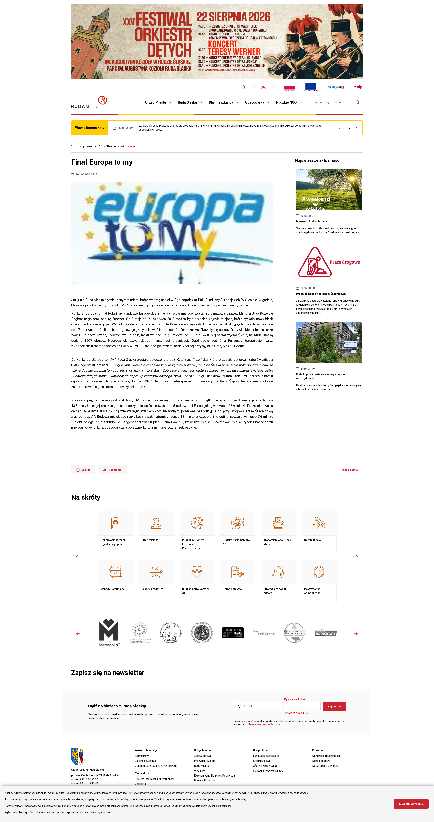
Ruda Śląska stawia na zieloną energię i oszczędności (329, 357)
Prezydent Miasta (204, 760)
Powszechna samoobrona (319, 581)
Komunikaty (142, 756)
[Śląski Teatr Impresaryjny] (233, 632)
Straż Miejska (156, 532)
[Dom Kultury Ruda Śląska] (264, 632)
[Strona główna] (89, 102)
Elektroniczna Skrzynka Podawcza (214, 775)
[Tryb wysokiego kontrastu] (243, 87)
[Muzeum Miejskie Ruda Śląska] (171, 633)
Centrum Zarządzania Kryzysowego (156, 765)
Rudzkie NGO (286, 102)
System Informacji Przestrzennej (154, 779)
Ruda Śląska (187, 102)
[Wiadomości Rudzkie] (295, 633)
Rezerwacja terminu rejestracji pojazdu (115, 532)
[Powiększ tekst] (273, 87)
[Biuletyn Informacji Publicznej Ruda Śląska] (358, 87)
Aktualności (129, 146)
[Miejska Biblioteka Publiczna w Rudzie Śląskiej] (202, 633)
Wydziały (199, 770)
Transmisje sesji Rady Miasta (278, 532)
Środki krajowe (262, 760)
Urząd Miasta (155, 102)
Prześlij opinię (349, 469)
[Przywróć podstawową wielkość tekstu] (263, 87)
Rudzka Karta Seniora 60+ (237, 532)
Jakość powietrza (156, 581)
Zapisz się (334, 706)
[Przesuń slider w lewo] (78, 557)
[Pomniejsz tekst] (253, 87)
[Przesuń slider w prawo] (356, 557)
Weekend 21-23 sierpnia (329, 202)
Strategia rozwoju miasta (278, 581)
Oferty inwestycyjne (265, 765)
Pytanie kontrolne (295, 700)
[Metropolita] (109, 632)
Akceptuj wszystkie (411, 804)
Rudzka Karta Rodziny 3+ (197, 581)
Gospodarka (254, 102)
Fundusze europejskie (266, 756)
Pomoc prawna (237, 581)
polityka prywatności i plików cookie (263, 724)
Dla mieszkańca (221, 102)
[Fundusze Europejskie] (311, 87)
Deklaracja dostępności (326, 756)
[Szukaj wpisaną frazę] (358, 102)
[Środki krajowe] (289, 87)
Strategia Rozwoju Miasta (268, 770)
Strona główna (82, 146)
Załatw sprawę (202, 756)
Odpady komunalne (115, 581)
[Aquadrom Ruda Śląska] (326, 632)
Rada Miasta (201, 765)
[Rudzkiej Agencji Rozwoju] (140, 632)
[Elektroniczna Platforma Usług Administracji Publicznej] (336, 87)
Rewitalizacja (319, 532)
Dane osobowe (321, 760)
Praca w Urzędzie (204, 780)
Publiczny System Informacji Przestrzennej (197, 532)
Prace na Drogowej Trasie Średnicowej (233, 128)
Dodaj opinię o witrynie (325, 765)
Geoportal (140, 784)
